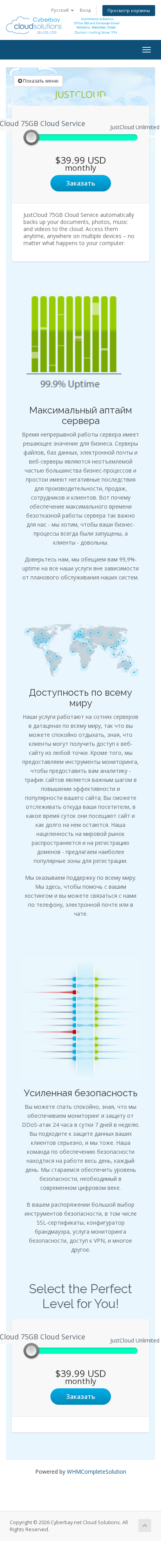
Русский (60, 10)
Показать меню (40, 81)
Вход (85, 10)
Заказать (80, 183)
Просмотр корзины (128, 10)
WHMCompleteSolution (96, 1471)
